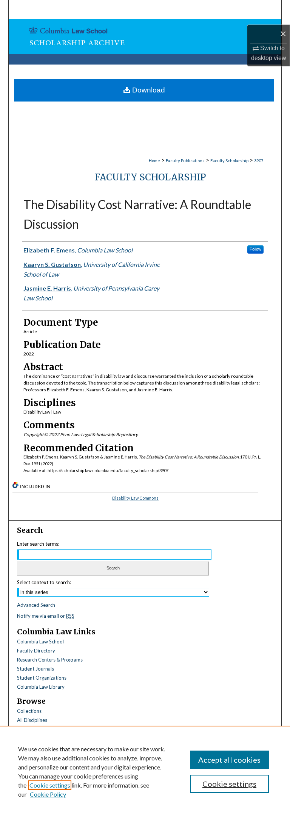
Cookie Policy (48, 794)
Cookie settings (49, 785)
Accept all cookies (229, 759)
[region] (145, 771)
